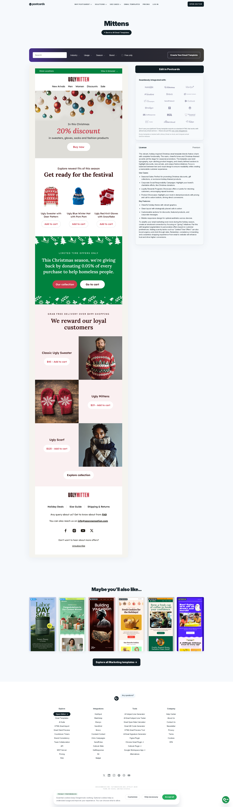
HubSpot (98, 714)
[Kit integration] (169, 114)
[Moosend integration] (190, 114)
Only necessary (151, 797)
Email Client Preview (62, 730)
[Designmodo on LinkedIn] (109, 775)
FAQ (62, 758)
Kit (98, 754)
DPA (171, 742)
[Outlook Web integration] (190, 101)
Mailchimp (98, 718)
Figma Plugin (135, 738)
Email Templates (132, 4)
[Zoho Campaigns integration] (149, 101)
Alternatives (134, 754)
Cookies (171, 738)
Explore (62, 709)
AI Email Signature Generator (134, 734)
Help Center (171, 714)
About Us (171, 718)
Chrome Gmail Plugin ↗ (135, 742)
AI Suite (62, 722)
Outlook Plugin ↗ (134, 746)
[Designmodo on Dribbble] (124, 775)
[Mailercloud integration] (169, 121)
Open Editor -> (62, 714)
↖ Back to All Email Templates (116, 32)
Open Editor (195, 4)
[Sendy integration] (190, 107)
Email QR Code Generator (135, 726)
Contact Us (171, 722)
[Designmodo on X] (104, 775)
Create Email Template (184, 55)
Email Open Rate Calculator (135, 722)
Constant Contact (98, 734)
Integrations (98, 709)
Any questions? (128, 695)
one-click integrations (179, 131)
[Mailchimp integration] (169, 87)
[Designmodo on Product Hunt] (119, 775)
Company (171, 709)
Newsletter (171, 726)
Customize (132, 797)
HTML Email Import (62, 726)
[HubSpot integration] (149, 87)
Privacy (171, 730)
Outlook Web (98, 746)
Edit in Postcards (169, 69)
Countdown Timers (62, 734)
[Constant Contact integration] (190, 94)
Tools (134, 709)
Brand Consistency (61, 738)
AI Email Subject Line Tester (135, 718)
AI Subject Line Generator (135, 714)
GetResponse (98, 750)
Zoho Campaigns (98, 738)
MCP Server (62, 750)
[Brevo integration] (169, 94)
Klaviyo (98, 722)
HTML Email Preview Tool (135, 730)
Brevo (98, 730)
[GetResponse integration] (149, 114)
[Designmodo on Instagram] (114, 775)
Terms (171, 734)
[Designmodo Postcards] (37, 4)
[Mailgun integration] (149, 107)
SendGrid (98, 726)
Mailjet (98, 758)
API (62, 746)
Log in (155, 4)
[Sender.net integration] (149, 121)
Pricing (146, 4)
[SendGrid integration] (149, 94)
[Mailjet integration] (190, 121)
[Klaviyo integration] (190, 87)
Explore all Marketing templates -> (116, 662)
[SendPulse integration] (169, 101)
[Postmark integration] (169, 107)
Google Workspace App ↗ (134, 750)
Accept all (169, 797)
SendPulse (98, 742)
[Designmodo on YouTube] (129, 775)
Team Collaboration (62, 742)
